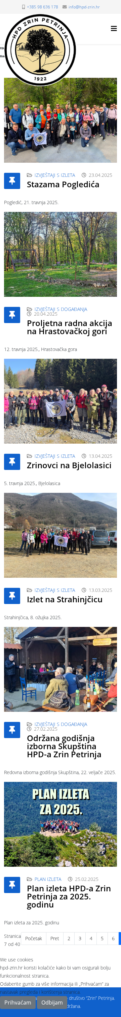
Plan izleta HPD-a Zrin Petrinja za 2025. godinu (69, 896)
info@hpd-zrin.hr (84, 7)
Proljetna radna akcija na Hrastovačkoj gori (69, 327)
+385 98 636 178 (42, 7)
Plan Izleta (48, 879)
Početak (33, 938)
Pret (54, 938)
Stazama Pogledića (63, 184)
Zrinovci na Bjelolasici (69, 465)
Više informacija (60, 1013)
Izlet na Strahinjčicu (65, 599)
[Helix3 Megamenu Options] (114, 28)
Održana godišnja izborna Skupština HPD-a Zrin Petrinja (64, 746)
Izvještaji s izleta (55, 175)
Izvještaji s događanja (61, 309)
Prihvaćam (17, 1002)
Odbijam (52, 1002)
